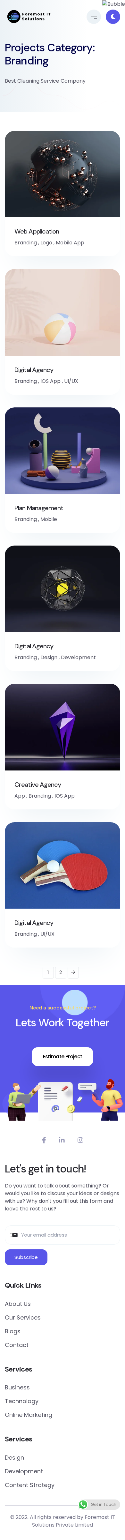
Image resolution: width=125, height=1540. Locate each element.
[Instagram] (80, 1140)
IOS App (50, 381)
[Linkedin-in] (61, 1140)
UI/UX (71, 381)
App (19, 796)
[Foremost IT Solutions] (29, 17)
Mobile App (70, 242)
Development (78, 657)
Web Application (36, 231)
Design (48, 657)
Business (17, 1387)
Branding (25, 242)
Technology (21, 1401)
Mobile (48, 519)
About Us (18, 1304)
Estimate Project (62, 1056)
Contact (17, 1345)
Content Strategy (29, 1485)
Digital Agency (33, 370)
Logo (46, 242)
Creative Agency (37, 784)
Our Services (23, 1317)
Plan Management (38, 508)
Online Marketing (28, 1415)
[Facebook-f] (44, 1140)
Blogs (13, 1331)
